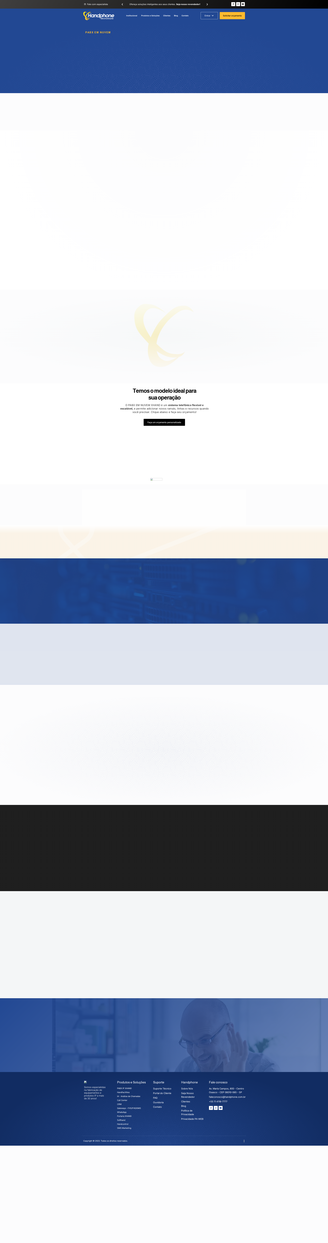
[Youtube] (243, 4)
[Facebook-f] (233, 4)
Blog (176, 15)
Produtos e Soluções (150, 15)
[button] (122, 4)
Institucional (131, 15)
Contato (185, 15)
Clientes (166, 15)
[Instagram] (238, 4)
